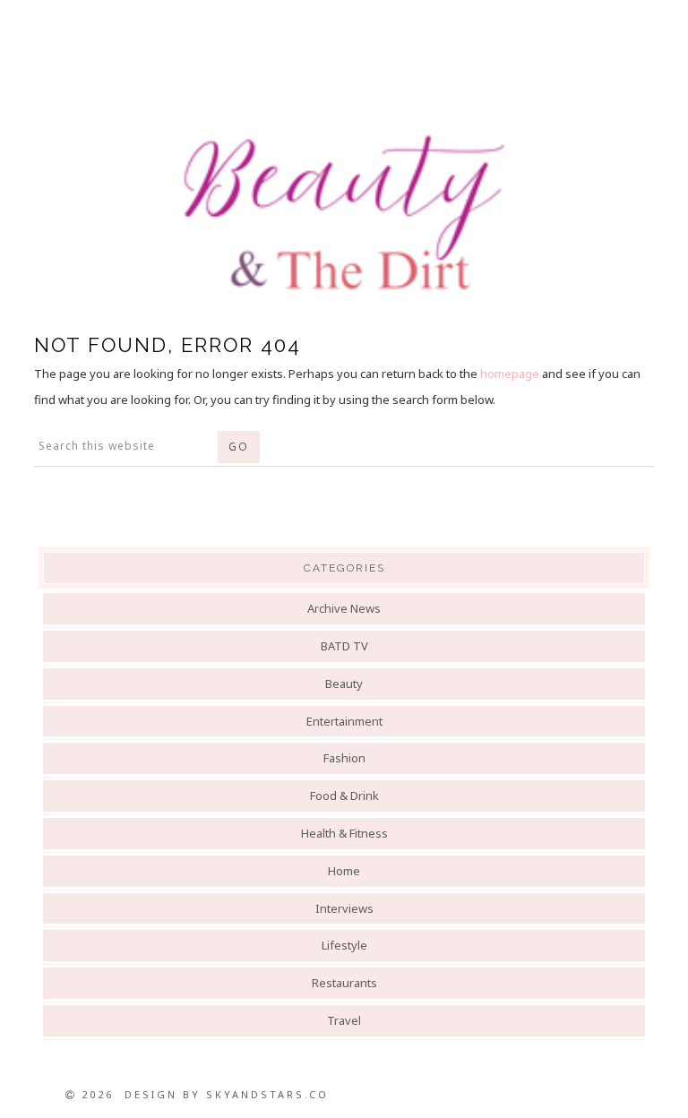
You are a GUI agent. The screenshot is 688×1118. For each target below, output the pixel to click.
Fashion (344, 758)
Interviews (344, 908)
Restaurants (344, 983)
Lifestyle (344, 945)
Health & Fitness (344, 833)
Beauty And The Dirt (344, 212)
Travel (344, 1020)
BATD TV (344, 646)
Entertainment (344, 721)
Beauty (344, 683)
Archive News (344, 608)
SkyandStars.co (267, 1094)
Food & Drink (344, 795)
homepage (509, 374)
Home (344, 871)
